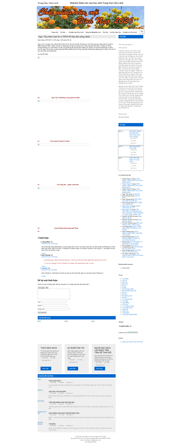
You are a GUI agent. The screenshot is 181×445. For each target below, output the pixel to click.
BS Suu (124, 294)
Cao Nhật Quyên (127, 307)
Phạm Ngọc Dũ (127, 206)
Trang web (41, 309)
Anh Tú (124, 280)
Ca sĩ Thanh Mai (127, 299)
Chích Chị (125, 311)
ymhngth (44, 268)
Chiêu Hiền (125, 313)
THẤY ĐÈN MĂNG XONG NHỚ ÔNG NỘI (61, 402)
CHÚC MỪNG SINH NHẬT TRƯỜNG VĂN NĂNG (132, 228)
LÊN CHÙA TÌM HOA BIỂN (57, 392)
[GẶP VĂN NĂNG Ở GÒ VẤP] (123, 150)
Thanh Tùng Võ (127, 184)
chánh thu (125, 309)
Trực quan (41, 287)
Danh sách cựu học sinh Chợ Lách (132, 342)
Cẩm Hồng (125, 302)
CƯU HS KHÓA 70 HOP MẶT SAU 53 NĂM (132, 242)
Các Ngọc (125, 301)
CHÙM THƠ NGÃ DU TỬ (131, 207)
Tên (39, 302)
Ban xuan (125, 284)
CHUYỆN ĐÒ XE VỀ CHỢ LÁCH (132, 247)
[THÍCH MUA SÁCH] (42, 383)
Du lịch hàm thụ (115, 32)
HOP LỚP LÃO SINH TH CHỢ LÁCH (134, 160)
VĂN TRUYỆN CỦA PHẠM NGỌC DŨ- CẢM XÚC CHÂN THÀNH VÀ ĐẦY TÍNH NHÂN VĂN (132, 212)
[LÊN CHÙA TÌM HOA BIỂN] (42, 394)
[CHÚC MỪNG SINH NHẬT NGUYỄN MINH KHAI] (42, 415)
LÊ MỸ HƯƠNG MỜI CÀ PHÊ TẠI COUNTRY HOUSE (131, 238)
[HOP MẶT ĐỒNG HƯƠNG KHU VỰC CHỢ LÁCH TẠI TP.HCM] (123, 135)
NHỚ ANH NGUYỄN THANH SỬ (131, 200)
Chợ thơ (105, 32)
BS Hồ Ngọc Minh (128, 289)
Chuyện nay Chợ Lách (76, 32)
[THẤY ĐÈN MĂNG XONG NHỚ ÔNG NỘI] (42, 405)
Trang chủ (54, 32)
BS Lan (124, 292)
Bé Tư (124, 285)
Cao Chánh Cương (128, 306)
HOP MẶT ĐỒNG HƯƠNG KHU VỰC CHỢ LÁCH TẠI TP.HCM (135, 134)
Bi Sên (124, 287)
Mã (47, 287)
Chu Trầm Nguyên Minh (129, 314)
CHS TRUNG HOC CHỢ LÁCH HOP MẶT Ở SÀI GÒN (132, 255)
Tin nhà (62, 32)
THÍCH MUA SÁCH (55, 381)
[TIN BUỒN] (42, 426)
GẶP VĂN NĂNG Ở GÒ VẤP (135, 147)
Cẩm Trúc (125, 304)
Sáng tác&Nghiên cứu (93, 32)
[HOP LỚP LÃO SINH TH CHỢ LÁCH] (123, 162)
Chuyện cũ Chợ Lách (130, 32)
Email (40, 305)
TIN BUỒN (52, 424)
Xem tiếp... (45, 368)
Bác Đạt (124, 282)
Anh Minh (125, 279)
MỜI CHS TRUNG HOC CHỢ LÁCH (132, 224)
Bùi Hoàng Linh (127, 296)
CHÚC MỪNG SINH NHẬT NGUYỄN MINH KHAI (64, 413)
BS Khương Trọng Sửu (129, 290)
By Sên (124, 297)
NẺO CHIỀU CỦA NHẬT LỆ (132, 203)
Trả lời (43, 253)
